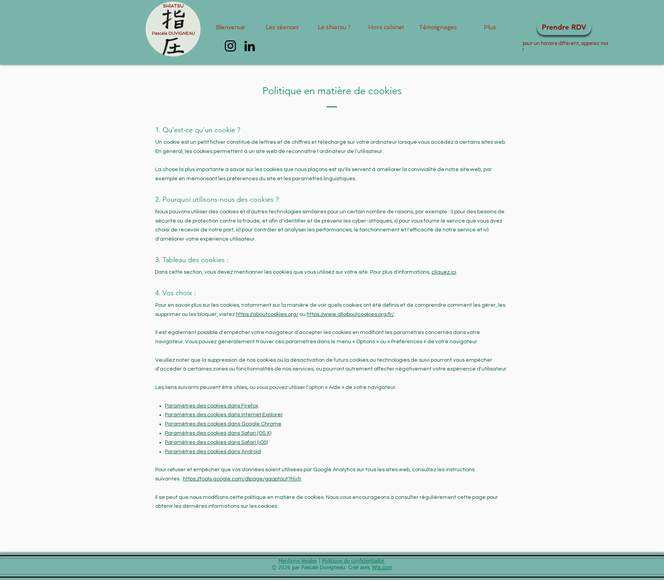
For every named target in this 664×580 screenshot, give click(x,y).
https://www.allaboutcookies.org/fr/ (350, 314)
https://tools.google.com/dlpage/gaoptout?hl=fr (242, 479)
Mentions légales (297, 561)
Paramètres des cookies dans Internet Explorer (224, 414)
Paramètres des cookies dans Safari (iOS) (216, 442)
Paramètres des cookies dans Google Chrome (223, 424)
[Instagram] (230, 45)
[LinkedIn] (249, 45)
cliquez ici (444, 272)
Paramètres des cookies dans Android (213, 451)
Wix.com (382, 567)
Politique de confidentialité (353, 561)
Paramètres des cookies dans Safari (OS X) (218, 433)
